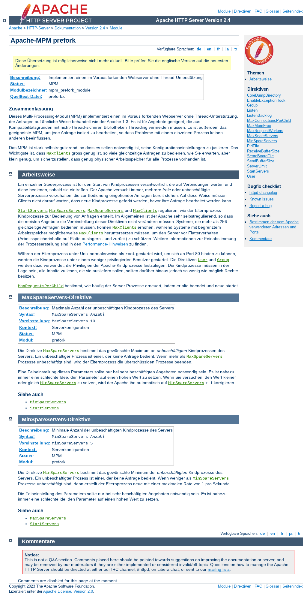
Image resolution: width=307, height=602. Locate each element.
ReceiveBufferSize (263, 151)
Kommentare (260, 238)
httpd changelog (263, 192)
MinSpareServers (262, 141)
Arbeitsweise (260, 79)
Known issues (261, 199)
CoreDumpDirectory (264, 95)
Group (252, 105)
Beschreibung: (25, 77)
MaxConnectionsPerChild (269, 120)
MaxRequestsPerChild (41, 286)
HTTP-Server (38, 28)
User (251, 176)
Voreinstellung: (34, 320)
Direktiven (242, 11)
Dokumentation (68, 28)
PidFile (253, 146)
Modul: (26, 340)
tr (235, 49)
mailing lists (219, 569)
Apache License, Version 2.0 (68, 591)
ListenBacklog (259, 115)
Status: (17, 83)
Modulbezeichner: (28, 90)
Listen (252, 110)
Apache (15, 28)
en (209, 49)
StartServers (258, 171)
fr (218, 49)
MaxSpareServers (262, 136)
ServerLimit (257, 166)
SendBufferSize (260, 161)
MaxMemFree (259, 125)
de (198, 49)
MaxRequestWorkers (265, 130)
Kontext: (28, 327)
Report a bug (260, 205)
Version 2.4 (95, 28)
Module (224, 11)
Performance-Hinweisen (105, 244)
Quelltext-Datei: (26, 96)
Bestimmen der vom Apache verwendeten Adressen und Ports (274, 227)
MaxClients (58, 153)
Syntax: (27, 314)
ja (227, 49)
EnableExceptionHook (266, 100)
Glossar (272, 11)
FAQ (258, 11)
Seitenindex (292, 11)
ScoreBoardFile (260, 156)
